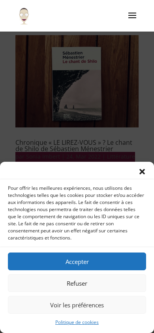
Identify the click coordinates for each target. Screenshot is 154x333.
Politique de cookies (77, 322)
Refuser (77, 283)
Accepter (77, 262)
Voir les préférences (77, 305)
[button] (142, 172)
